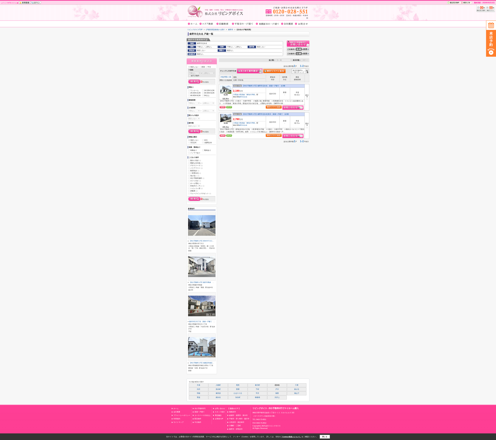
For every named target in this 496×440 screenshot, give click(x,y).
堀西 (277, 393)
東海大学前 (250, 95)
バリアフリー (196, 168)
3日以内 (193, 143)
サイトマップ (178, 422)
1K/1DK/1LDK (209, 90)
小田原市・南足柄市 (236, 422)
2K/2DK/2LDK (195, 93)
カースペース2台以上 (203, 415)
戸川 (277, 389)
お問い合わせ (220, 408)
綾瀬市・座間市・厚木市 (238, 415)
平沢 (257, 393)
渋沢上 (277, 397)
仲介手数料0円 (200, 408)
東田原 (218, 393)
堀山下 (296, 393)
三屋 (296, 385)
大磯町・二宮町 (235, 426)
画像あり (193, 150)
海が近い (194, 176)
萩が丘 (296, 389)
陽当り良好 (195, 160)
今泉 (198, 385)
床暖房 (193, 191)
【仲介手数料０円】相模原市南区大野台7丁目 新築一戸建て (210, 363)
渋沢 (198, 389)
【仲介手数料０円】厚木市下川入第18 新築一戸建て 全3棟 (210, 241)
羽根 (198, 393)
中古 (209, 67)
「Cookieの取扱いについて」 (291, 437)
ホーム (176, 408)
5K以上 (207, 95)
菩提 (198, 397)
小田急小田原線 (239, 95)
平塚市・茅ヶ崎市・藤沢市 (239, 419)
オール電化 (195, 183)
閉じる (324, 437)
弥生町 (237, 397)
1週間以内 (208, 143)
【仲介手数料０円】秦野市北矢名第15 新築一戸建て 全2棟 (265, 114)
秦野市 (241, 97)
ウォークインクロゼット (200, 193)
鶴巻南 (257, 397)
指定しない (194, 67)
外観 (222, 77)
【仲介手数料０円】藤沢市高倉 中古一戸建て (205, 282)
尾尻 (237, 385)
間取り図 (227, 77)
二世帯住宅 (195, 173)
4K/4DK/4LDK (195, 95)
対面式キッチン (197, 186)
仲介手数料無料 (197, 178)
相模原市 (232, 412)
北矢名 (245, 97)
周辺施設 (218, 415)
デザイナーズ (196, 165)
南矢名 (218, 397)
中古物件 (198, 422)
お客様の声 (219, 419)
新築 (203, 67)
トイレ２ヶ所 (196, 188)
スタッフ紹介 (220, 412)
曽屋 (237, 389)
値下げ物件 (195, 76)
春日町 (257, 385)
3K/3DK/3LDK (209, 93)
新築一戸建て (200, 412)
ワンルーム (194, 90)
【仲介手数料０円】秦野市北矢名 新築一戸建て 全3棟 (263, 86)
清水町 (218, 389)
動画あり (207, 150)
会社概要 (176, 412)
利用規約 (176, 419)
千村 (257, 389)
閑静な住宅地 (196, 163)
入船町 (218, 385)
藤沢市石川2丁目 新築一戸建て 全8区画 (204, 321)
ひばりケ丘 (238, 393)
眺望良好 (194, 171)
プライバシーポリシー (181, 415)
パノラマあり (195, 153)
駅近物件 (198, 419)
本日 (206, 140)
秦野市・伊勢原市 (236, 429)
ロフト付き (195, 181)
